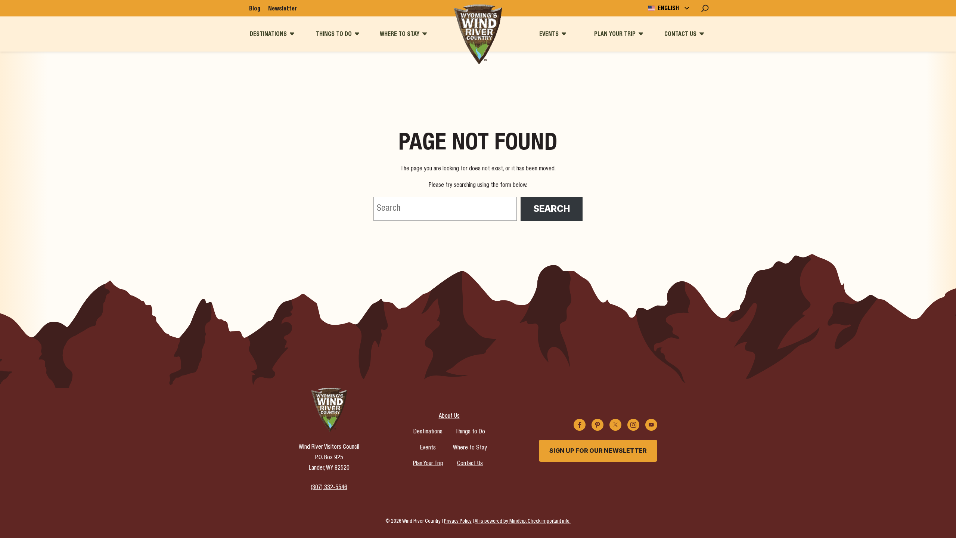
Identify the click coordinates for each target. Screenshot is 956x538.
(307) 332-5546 (329, 488)
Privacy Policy (458, 521)
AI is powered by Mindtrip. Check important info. (523, 521)
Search (551, 208)
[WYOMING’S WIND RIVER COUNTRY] (478, 34)
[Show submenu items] (292, 33)
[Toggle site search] (705, 8)
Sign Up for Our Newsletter (598, 450)
